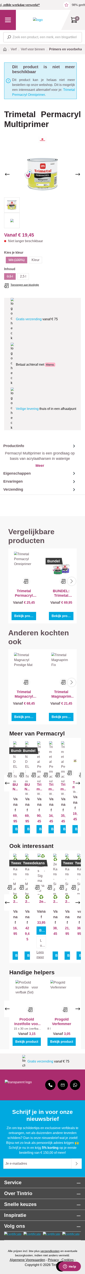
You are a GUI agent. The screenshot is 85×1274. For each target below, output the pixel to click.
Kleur (35, 260)
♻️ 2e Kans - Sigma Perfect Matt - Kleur (67, 899)
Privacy (53, 1260)
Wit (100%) (17, 260)
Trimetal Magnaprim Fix (61, 694)
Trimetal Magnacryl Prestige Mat (24, 694)
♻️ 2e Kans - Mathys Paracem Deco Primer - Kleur (15, 899)
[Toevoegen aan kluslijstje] (26, 581)
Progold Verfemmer (61, 1021)
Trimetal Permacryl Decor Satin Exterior (51, 787)
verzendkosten (50, 1251)
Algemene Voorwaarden (27, 1260)
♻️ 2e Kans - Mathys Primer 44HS (27, 899)
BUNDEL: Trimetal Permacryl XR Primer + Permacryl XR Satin (61, 593)
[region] (42, 189)
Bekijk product (25, 616)
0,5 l (11, 277)
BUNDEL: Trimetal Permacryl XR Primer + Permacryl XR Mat (15, 787)
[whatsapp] (75, 1085)
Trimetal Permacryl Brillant (39, 787)
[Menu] (8, 20)
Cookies (67, 1260)
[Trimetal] (42, 139)
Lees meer (40, 954)
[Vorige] (7, 174)
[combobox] (42, 37)
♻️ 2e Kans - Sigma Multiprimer (55, 899)
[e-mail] (63, 1085)
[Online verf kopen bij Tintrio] (38, 20)
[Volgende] (78, 174)
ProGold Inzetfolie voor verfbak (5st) (26, 1021)
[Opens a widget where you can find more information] (69, 1267)
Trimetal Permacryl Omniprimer (23, 593)
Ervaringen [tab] (13, 481)
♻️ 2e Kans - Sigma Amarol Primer (41, 899)
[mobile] (50, 1085)
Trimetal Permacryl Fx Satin (63, 787)
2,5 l (23, 276)
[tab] (38, 455)
